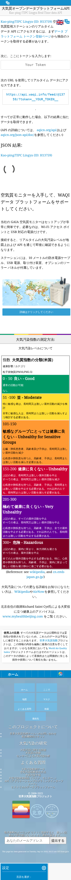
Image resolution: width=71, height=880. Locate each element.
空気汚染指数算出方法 (33, 772)
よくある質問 (33, 762)
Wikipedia (22, 591)
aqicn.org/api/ (47, 130)
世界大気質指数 (49, 640)
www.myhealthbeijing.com (23, 616)
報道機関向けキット (33, 736)
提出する (57, 840)
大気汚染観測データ (33, 769)
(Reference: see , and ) (35, 468)
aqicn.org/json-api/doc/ (17, 135)
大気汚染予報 (33, 775)
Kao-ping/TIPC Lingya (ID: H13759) (26, 21)
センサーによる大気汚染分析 (33, 756)
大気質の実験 (33, 752)
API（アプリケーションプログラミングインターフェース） (33, 782)
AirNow (38, 591)
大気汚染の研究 (33, 743)
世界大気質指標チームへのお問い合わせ (33, 733)
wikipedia (37, 572)
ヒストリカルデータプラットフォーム (33, 787)
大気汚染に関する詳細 (33, 749)
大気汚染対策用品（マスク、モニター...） (33, 778)
